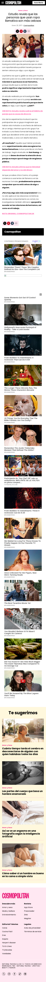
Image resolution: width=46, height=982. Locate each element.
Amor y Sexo (23, 10)
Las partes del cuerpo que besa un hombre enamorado (22, 793)
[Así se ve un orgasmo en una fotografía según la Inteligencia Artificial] (23, 812)
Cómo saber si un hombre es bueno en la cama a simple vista (23, 875)
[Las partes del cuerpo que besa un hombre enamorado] (23, 773)
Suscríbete (38, 3)
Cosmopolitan (29, 25)
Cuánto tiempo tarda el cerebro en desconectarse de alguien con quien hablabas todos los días (22, 751)
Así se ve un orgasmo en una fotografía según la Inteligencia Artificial (21, 833)
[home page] (13, 2)
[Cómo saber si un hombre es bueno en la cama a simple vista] (23, 855)
